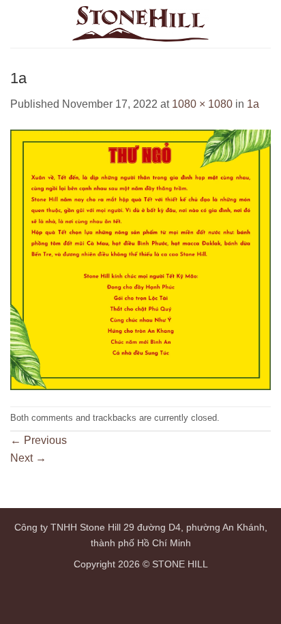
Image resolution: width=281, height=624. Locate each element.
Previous (38, 440)
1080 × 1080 (202, 104)
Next (28, 458)
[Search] (239, 24)
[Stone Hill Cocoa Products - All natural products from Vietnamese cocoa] (140, 24)
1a (253, 104)
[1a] (140, 259)
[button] (262, 23)
